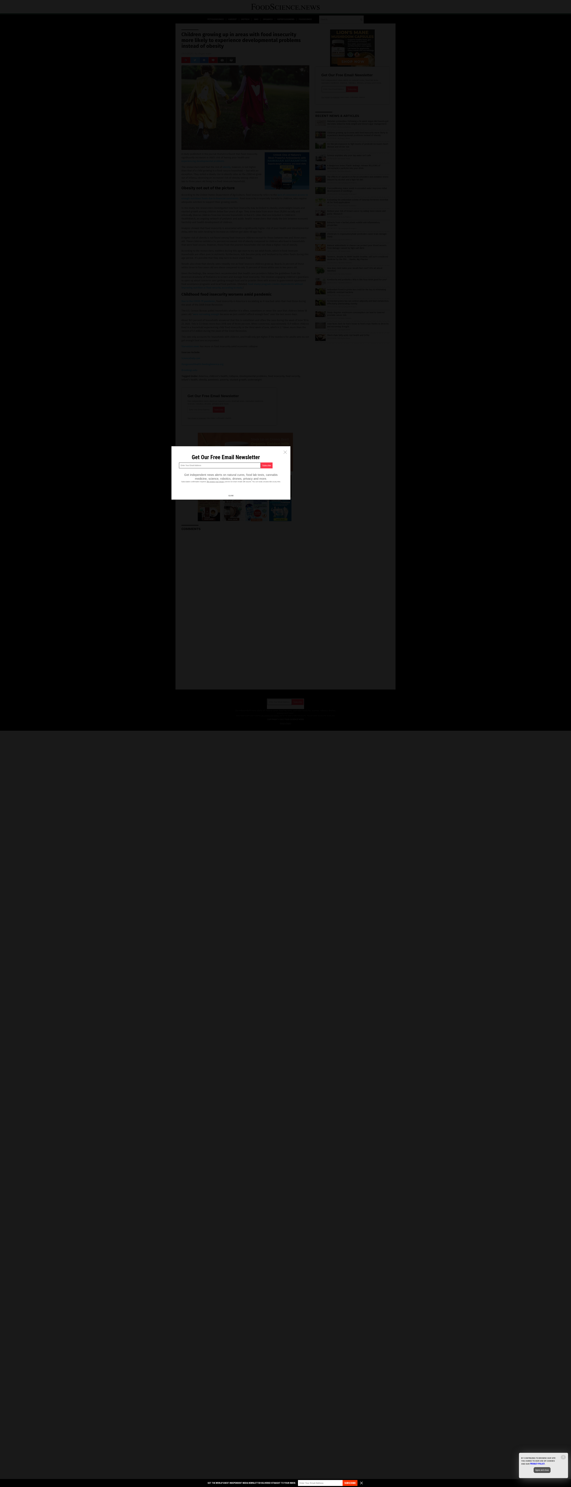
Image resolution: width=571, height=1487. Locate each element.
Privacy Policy (537, 1464)
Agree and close (542, 1470)
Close (230, 496)
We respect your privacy (216, 482)
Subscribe (350, 1483)
